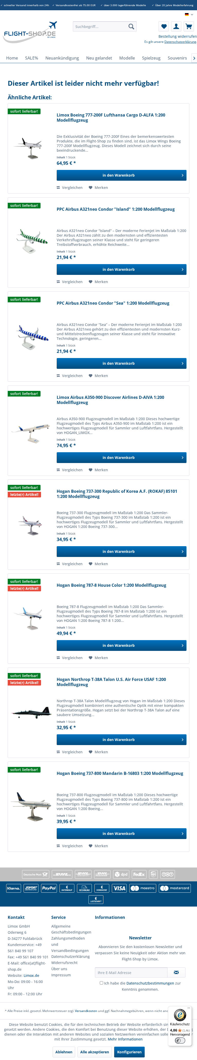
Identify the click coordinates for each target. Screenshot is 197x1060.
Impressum (61, 974)
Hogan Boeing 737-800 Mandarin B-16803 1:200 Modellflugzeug (120, 773)
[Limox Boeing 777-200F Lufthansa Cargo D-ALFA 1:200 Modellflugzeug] (31, 148)
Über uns (59, 968)
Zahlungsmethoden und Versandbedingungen (70, 944)
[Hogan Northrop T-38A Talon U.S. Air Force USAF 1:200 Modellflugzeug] (31, 712)
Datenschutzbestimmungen (150, 983)
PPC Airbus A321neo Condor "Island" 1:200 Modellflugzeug (116, 209)
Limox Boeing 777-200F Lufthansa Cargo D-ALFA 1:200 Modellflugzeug (111, 117)
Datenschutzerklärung (180, 42)
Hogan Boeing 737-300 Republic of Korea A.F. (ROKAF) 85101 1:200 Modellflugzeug (117, 494)
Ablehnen (63, 1051)
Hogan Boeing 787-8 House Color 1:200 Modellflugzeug (111, 585)
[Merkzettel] (164, 26)
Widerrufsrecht (64, 962)
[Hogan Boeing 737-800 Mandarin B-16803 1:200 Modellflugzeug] (31, 806)
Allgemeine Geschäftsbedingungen (71, 929)
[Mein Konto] (176, 26)
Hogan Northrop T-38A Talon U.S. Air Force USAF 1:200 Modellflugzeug (111, 682)
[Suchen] (131, 26)
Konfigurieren (129, 1051)
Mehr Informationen (125, 1039)
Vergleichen (72, 187)
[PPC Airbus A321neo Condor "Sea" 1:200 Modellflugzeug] (31, 336)
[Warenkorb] (189, 26)
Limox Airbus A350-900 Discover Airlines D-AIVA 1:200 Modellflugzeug (110, 400)
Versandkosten (86, 1011)
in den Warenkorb (119, 175)
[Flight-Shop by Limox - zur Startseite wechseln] (30, 36)
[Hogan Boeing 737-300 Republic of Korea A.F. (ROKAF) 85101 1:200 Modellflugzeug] (31, 524)
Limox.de (31, 975)
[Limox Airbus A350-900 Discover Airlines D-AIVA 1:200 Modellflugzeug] (31, 430)
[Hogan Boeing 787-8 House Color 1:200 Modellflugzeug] (31, 618)
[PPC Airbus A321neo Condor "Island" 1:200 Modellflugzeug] (31, 242)
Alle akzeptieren (94, 1051)
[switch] (180, 1040)
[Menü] (189, 1009)
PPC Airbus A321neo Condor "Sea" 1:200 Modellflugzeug (113, 303)
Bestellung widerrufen (178, 36)
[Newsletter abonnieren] (176, 972)
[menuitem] (105, 26)
